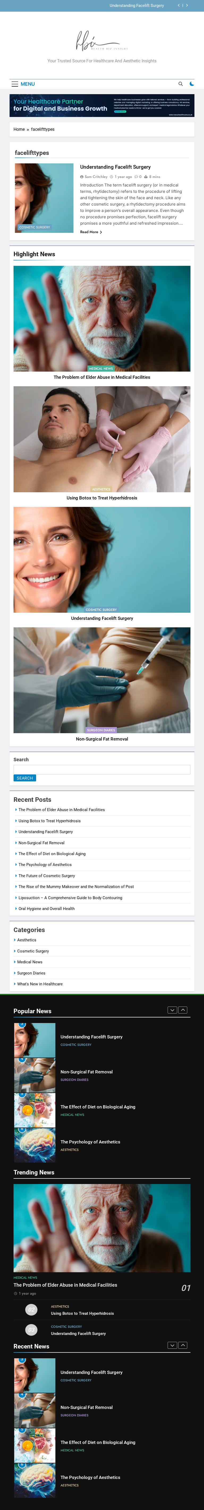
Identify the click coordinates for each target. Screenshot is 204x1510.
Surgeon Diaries (101, 730)
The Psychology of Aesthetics (45, 864)
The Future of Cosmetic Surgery (47, 875)
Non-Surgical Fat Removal (141, 6)
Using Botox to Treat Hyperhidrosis (102, 498)
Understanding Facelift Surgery (102, 618)
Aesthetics (101, 489)
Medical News (101, 368)
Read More (89, 231)
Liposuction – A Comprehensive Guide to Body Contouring (70, 897)
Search (21, 759)
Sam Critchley (96, 176)
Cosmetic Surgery (101, 609)
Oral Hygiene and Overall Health (47, 908)
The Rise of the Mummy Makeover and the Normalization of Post (76, 886)
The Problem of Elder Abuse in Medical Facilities (102, 377)
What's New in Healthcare (40, 984)
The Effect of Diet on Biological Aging (52, 853)
